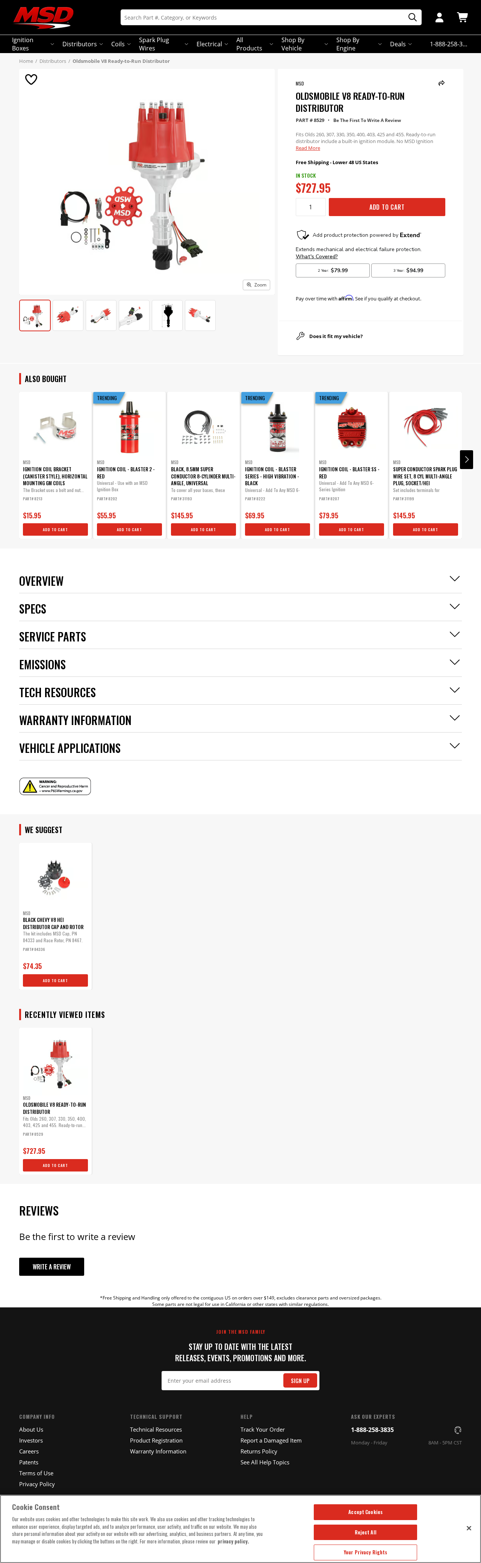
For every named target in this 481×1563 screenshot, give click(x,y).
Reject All (366, 1532)
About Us (31, 1429)
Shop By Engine (347, 44)
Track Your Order (262, 1429)
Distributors (79, 44)
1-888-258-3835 (372, 1430)
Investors (31, 1440)
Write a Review (52, 1266)
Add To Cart (387, 207)
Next (466, 459)
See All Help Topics (264, 1462)
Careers (29, 1451)
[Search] (410, 17)
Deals (398, 44)
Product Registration (156, 1440)
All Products (249, 44)
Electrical (209, 44)
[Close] (469, 1528)
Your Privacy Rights (365, 1552)
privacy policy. (233, 1541)
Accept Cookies (365, 1512)
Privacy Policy (37, 1484)
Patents (28, 1462)
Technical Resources (156, 1429)
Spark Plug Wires (154, 44)
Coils (118, 44)
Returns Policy (258, 1451)
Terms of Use (36, 1473)
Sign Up (300, 1381)
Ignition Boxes (22, 44)
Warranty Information (158, 1451)
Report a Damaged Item (271, 1440)
